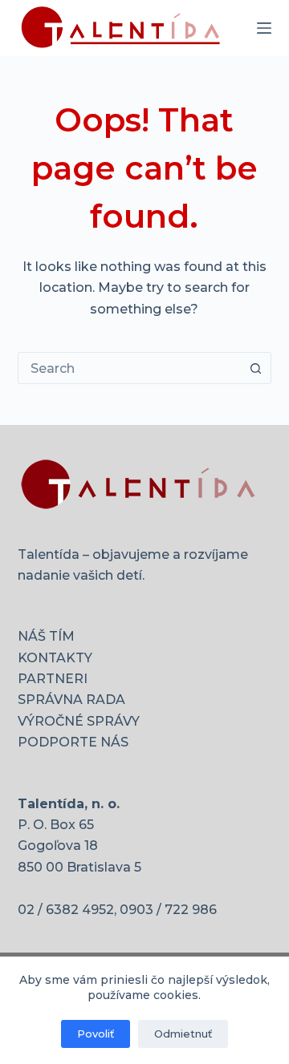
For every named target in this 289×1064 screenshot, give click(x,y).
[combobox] (129, 368)
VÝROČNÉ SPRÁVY (79, 721)
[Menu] (264, 28)
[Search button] (255, 368)
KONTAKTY (55, 658)
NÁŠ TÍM (46, 636)
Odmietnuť (183, 1033)
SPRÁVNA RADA (71, 699)
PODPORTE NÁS (73, 742)
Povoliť (95, 1033)
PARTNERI (53, 678)
